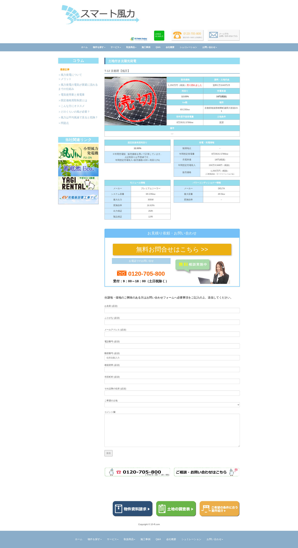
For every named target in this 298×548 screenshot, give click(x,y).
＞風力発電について (70, 74)
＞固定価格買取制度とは (72, 100)
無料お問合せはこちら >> (172, 249)
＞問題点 (63, 123)
